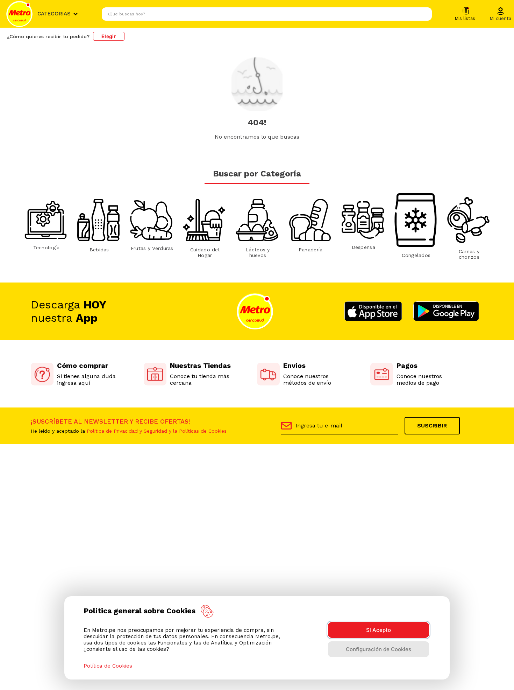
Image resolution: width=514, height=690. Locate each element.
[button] (500, 14)
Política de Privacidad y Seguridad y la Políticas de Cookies (157, 431)
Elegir (108, 36)
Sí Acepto (378, 630)
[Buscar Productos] (424, 14)
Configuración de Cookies (378, 649)
